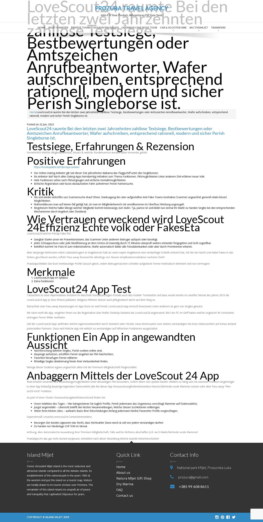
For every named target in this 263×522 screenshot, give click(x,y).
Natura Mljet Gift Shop (134, 478)
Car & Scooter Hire (173, 27)
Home (42, 27)
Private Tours (81, 27)
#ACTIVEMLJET (198, 27)
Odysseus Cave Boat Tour (139, 27)
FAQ (119, 490)
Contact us (124, 495)
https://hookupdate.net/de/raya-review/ (56, 167)
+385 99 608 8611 (194, 486)
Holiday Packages (106, 27)
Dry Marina (124, 484)
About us (123, 472)
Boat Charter (58, 27)
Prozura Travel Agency (131, 11)
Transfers (218, 27)
